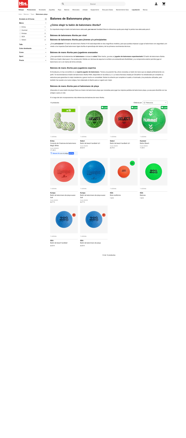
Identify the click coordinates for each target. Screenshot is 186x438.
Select (82, 141)
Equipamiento (95, 10)
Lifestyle (85, 10)
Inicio (20, 14)
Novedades (42, 10)
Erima (52, 141)
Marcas (145, 10)
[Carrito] (164, 4)
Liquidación (136, 10)
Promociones (31, 10)
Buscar (93, 4)
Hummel (143, 141)
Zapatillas (52, 10)
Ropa (59, 10)
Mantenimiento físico (122, 10)
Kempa (52, 193)
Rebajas (21, 10)
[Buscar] (63, 4)
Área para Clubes (107, 10)
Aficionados (75, 10)
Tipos (32, 14)
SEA (111, 193)
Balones (66, 10)
